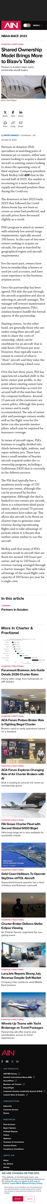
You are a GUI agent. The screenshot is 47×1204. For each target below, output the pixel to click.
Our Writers (8, 1164)
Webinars (7, 1138)
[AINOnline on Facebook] (2, 1061)
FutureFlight (8, 1088)
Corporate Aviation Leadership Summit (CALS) (22, 1091)
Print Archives (9, 1124)
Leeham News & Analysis (14, 1095)
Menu (36, 25)
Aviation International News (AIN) (17, 1077)
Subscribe (7, 1106)
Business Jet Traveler (12, 1084)
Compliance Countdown (13, 1149)
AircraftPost (8, 1081)
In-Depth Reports (10, 1131)
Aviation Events (10, 1145)
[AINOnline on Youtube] (7, 1061)
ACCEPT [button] (18, 1199)
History (6, 1167)
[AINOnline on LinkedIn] (17, 1061)
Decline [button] (30, 1199)
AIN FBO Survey (10, 1074)
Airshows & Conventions (13, 1142)
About (5, 1160)
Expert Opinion (9, 1128)
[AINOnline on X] (12, 1061)
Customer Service (10, 1110)
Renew (6, 1113)
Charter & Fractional (12, 44)
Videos (6, 1135)
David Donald (11, 135)
